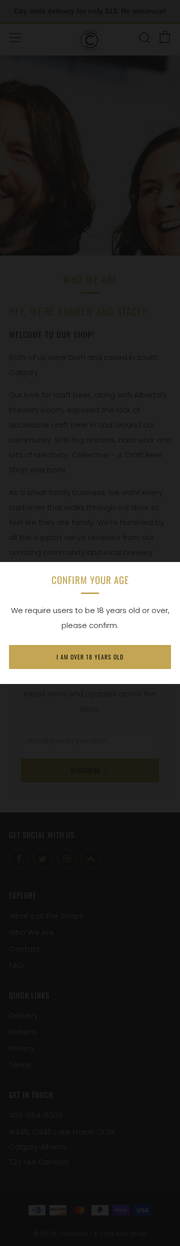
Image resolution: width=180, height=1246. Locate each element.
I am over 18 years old (90, 656)
